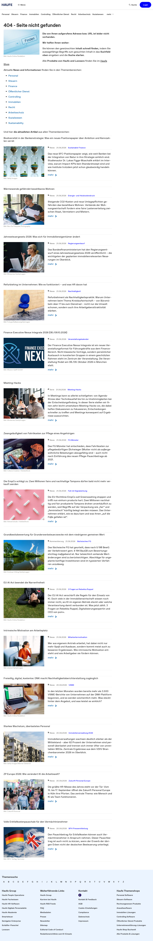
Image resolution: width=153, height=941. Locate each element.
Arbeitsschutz (16, 112)
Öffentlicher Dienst (19, 91)
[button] (145, 5)
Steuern (12, 81)
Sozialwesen (15, 117)
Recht (11, 107)
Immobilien (14, 102)
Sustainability (16, 123)
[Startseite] (8, 5)
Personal (13, 75)
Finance (12, 86)
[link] (5, 14)
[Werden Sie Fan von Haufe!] (79, 895)
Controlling (14, 96)
